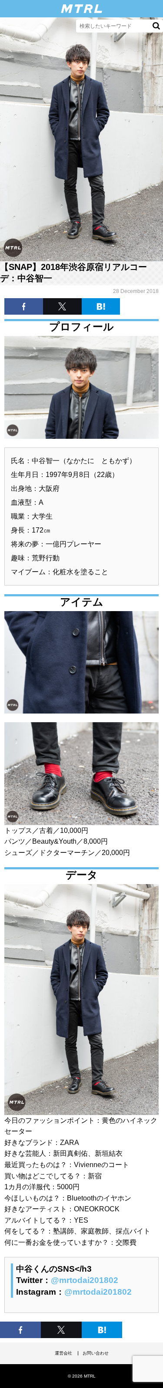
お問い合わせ (96, 1353)
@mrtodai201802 (84, 1280)
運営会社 (63, 1353)
